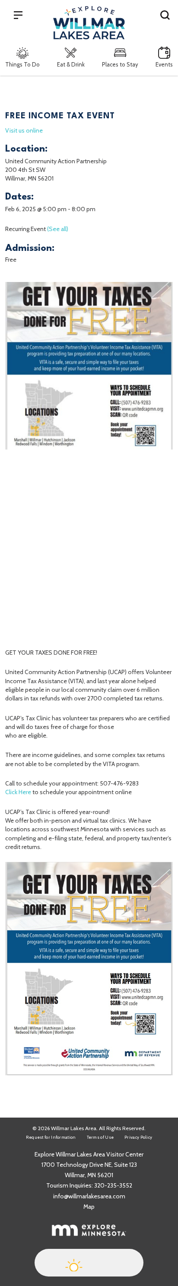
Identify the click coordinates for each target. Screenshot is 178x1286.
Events (164, 64)
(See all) (57, 229)
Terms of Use (100, 1137)
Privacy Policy (138, 1137)
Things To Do (22, 64)
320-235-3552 (113, 1185)
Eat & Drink (71, 64)
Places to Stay (120, 64)
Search (165, 14)
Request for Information (51, 1137)
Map (89, 1206)
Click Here (18, 792)
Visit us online (24, 130)
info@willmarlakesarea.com (89, 1196)
